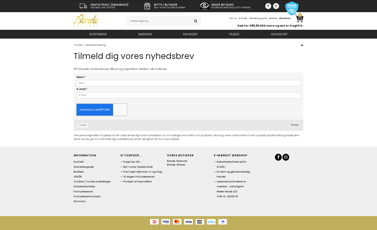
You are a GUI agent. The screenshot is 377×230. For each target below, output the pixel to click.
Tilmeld (82, 125)
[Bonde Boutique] (86, 20)
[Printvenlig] (301, 45)
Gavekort (279, 34)
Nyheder (190, 34)
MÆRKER (145, 34)
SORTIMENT (98, 34)
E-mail (82, 89)
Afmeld (294, 124)
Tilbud (234, 34)
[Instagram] (276, 6)
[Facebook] (268, 6)
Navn (81, 77)
